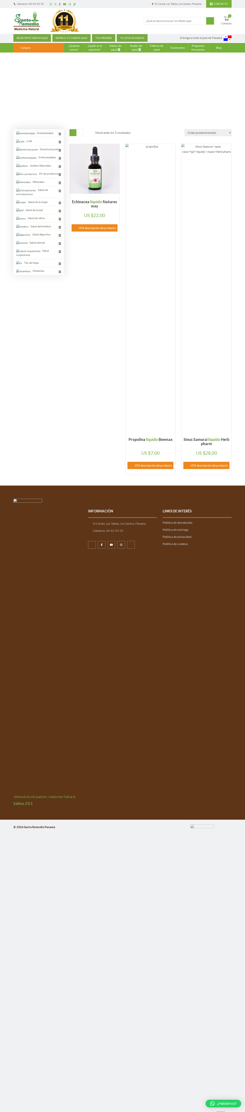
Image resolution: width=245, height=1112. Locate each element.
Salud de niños (126, 90)
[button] (223, 1103)
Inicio (108, 90)
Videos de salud (115, 47)
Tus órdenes (103, 37)
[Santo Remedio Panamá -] (26, 20)
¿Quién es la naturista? (94, 47)
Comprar (25, 47)
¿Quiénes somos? (74, 47)
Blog (218, 47)
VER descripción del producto (97, 228)
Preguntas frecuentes (198, 47)
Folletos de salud (156, 47)
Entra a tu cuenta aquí (71, 37)
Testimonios (177, 47)
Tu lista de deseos (132, 37)
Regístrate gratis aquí (32, 37)
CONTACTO (221, 3)
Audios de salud (136, 47)
